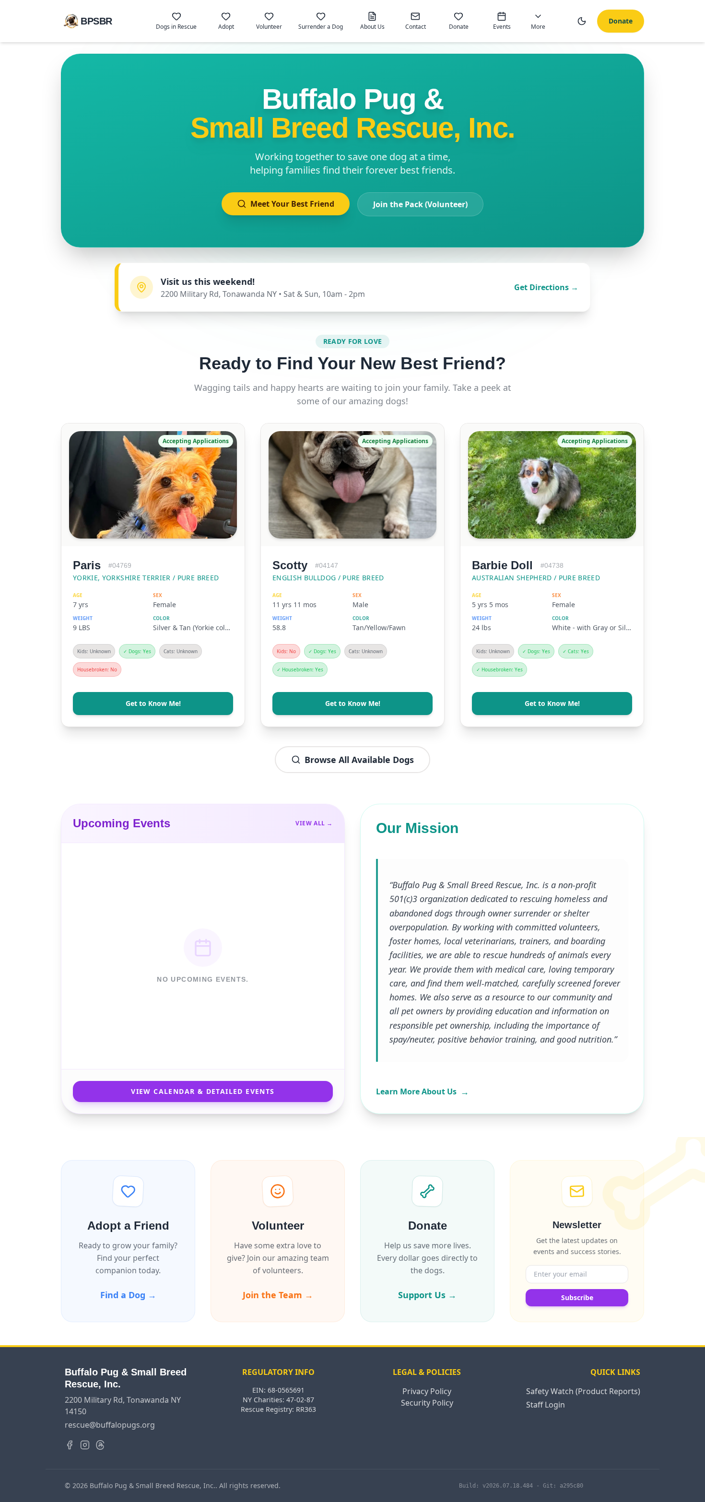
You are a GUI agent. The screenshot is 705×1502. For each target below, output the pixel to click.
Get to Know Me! (153, 703)
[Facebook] (69, 1445)
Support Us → (427, 1295)
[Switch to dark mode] (581, 21)
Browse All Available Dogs (359, 759)
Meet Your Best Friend (292, 204)
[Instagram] (85, 1445)
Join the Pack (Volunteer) (420, 204)
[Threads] (100, 1445)
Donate (621, 20)
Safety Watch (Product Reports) (583, 1391)
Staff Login (545, 1404)
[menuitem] (176, 21)
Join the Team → (278, 1295)
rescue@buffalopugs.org (110, 1425)
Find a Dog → (128, 1295)
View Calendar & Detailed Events (202, 1091)
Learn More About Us (422, 1091)
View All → (314, 823)
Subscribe (577, 1297)
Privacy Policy (426, 1391)
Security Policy (427, 1402)
